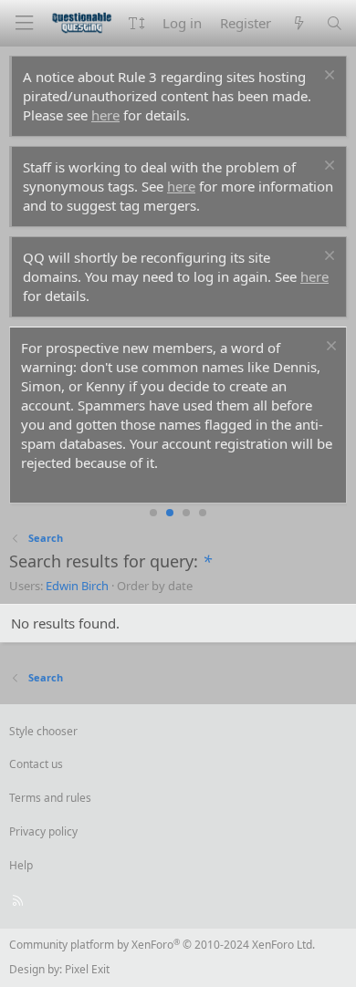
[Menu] (24, 23)
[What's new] (298, 23)
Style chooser (43, 731)
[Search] (334, 23)
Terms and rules (50, 797)
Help (21, 865)
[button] (136, 23)
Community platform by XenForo (162, 944)
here (105, 115)
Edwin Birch (77, 585)
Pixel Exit (87, 969)
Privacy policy (43, 831)
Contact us (36, 764)
